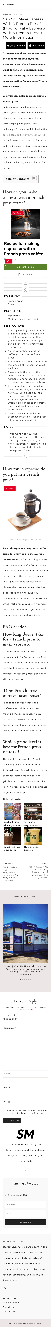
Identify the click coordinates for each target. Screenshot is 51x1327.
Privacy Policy (11, 1302)
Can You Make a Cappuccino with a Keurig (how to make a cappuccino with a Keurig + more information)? (12, 872)
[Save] (17, 213)
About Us (8, 1307)
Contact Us (9, 1311)
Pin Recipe (27, 274)
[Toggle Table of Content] (33, 178)
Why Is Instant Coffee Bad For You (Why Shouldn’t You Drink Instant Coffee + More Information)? (38, 871)
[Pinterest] (5, 1288)
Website (8, 1101)
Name (8, 1073)
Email (8, 1087)
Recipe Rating (10, 1015)
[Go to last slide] (5, 941)
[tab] (20, 979)
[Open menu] (46, 4)
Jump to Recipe (17, 45)
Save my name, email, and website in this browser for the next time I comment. (27, 1111)
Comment (10, 1027)
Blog (20, 14)
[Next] (45, 941)
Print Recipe (37, 45)
